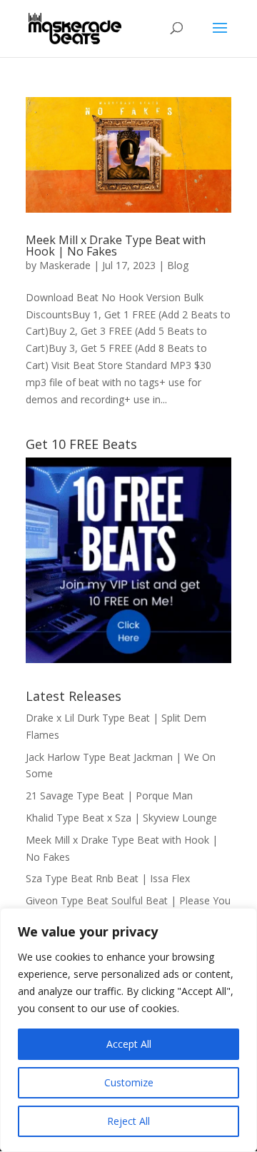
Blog (177, 265)
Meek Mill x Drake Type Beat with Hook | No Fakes (116, 245)
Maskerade (65, 265)
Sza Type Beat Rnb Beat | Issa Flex (108, 878)
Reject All (128, 1121)
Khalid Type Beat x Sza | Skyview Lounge (121, 817)
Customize (128, 1082)
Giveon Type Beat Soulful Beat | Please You (128, 900)
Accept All (128, 1044)
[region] (128, 1030)
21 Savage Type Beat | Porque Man (109, 795)
